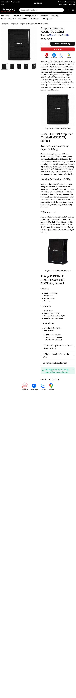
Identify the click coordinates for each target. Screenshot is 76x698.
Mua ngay (58, 49)
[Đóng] (73, 369)
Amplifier (14, 24)
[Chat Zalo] (61, 56)
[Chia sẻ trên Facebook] (49, 379)
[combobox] (41, 10)
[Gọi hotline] (47, 56)
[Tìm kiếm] (61, 10)
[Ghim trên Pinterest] (58, 379)
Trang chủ (5, 24)
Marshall (52, 35)
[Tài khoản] (68, 10)
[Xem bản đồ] (69, 56)
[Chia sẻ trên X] (54, 379)
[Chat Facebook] (54, 56)
